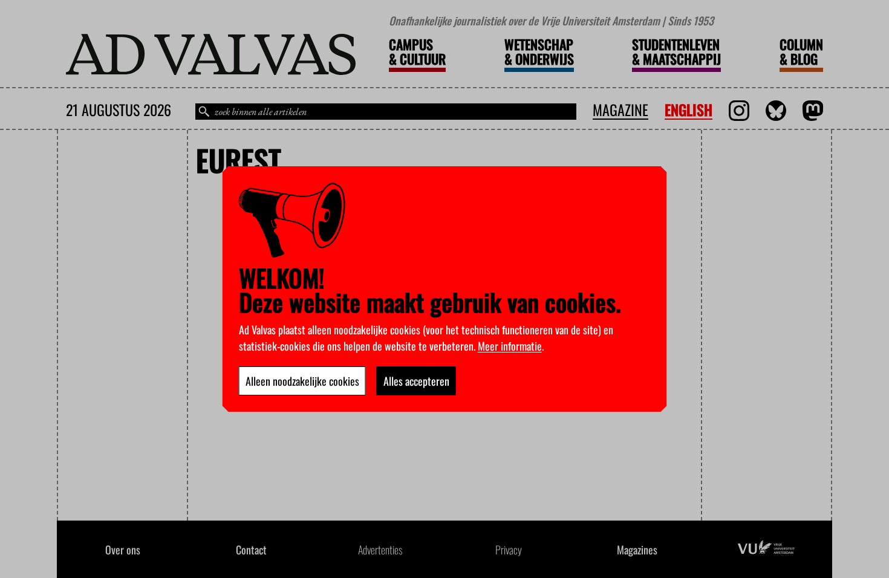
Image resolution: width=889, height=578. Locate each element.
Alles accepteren (416, 381)
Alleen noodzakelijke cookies (302, 381)
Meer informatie (510, 346)
